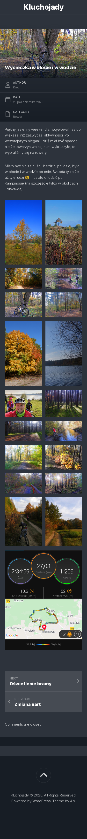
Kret (16, 87)
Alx (72, 801)
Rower (17, 116)
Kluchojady (43, 7)
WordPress (41, 801)
